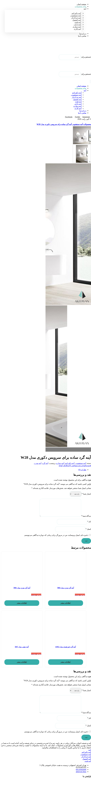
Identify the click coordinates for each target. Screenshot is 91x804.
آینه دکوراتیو (69, 463)
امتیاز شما (86, 494)
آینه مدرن (37, 463)
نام (89, 522)
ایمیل (88, 529)
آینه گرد (45, 463)
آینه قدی (87, 761)
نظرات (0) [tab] (82, 470)
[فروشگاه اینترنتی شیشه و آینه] (85, 47)
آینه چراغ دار (86, 757)
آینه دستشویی (80, 463)
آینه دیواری (60, 463)
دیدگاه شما (86, 516)
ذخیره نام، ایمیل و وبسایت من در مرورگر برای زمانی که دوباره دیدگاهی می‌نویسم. (56, 535)
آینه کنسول (86, 759)
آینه (89, 750)
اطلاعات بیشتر (66, 603)
